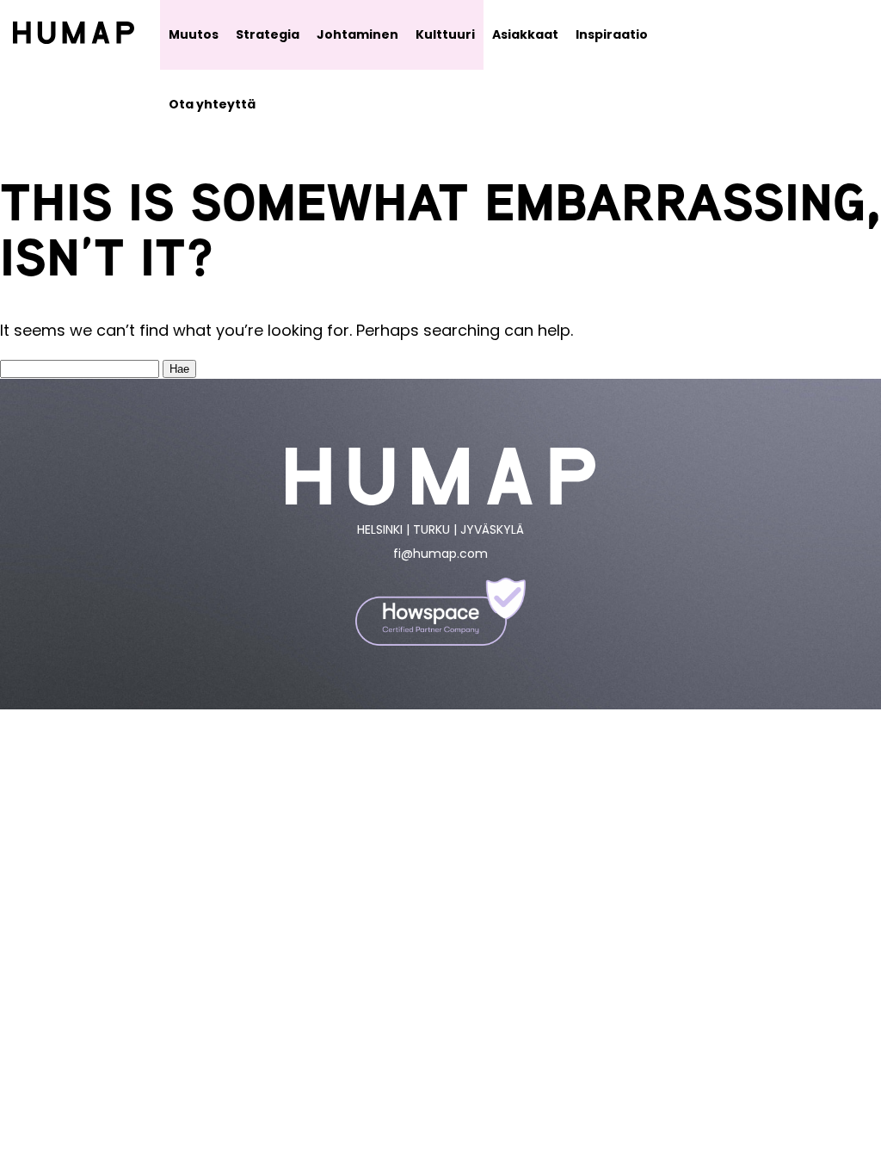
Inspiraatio (612, 34)
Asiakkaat (525, 34)
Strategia (267, 34)
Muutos (194, 34)
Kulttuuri (445, 34)
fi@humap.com (440, 553)
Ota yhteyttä (212, 104)
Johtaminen (357, 34)
